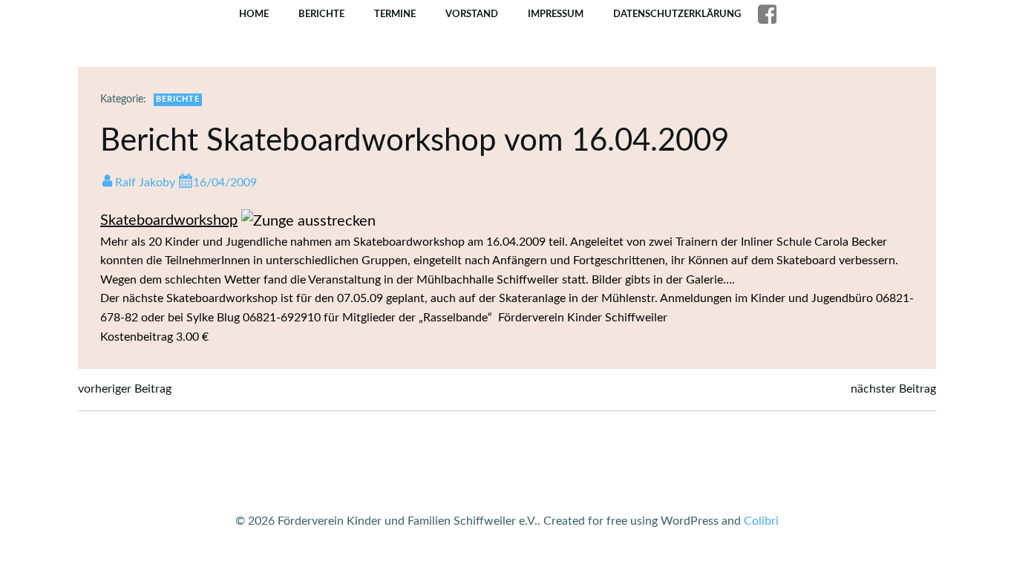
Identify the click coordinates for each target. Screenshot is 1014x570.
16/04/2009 (225, 183)
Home (254, 14)
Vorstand (471, 14)
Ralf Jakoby (145, 183)
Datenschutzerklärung (677, 14)
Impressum (555, 14)
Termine (395, 14)
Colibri (761, 521)
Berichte (321, 14)
